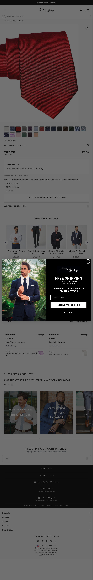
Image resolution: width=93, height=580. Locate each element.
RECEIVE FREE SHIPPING (68, 305)
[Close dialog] (88, 262)
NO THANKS (68, 312)
